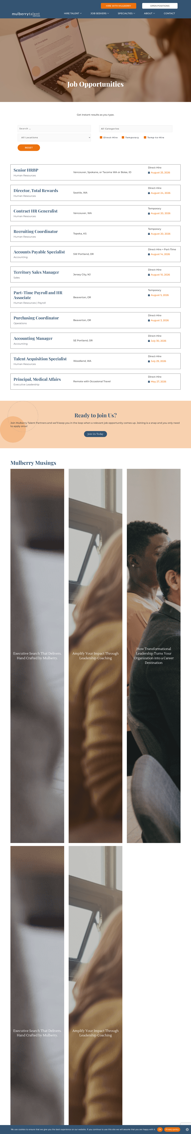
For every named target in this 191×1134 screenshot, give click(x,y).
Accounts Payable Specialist (39, 251)
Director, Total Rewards (36, 190)
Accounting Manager (33, 338)
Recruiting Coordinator (36, 231)
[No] (187, 1129)
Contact (169, 13)
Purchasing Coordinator (36, 317)
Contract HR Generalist (36, 211)
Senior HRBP (26, 170)
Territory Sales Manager (36, 272)
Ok (160, 1129)
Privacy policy (172, 1129)
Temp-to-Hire (155, 137)
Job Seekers (98, 13)
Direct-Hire (110, 137)
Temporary (132, 137)
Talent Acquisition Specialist (40, 358)
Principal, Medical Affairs (37, 379)
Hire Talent (71, 13)
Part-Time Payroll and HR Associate (38, 295)
